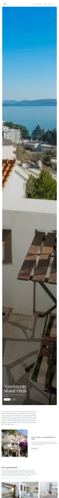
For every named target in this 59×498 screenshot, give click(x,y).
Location (45, 3)
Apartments (39, 3)
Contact (49, 3)
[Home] (5, 4)
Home (34, 3)
